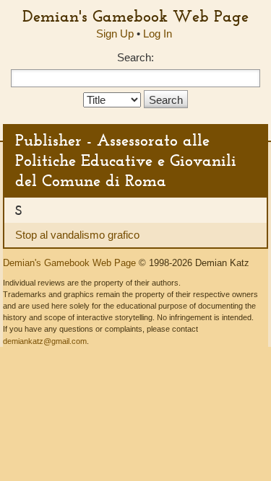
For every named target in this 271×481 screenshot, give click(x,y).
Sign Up (115, 33)
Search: (135, 57)
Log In (157, 33)
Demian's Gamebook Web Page (135, 16)
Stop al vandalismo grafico (77, 235)
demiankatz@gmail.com (45, 341)
